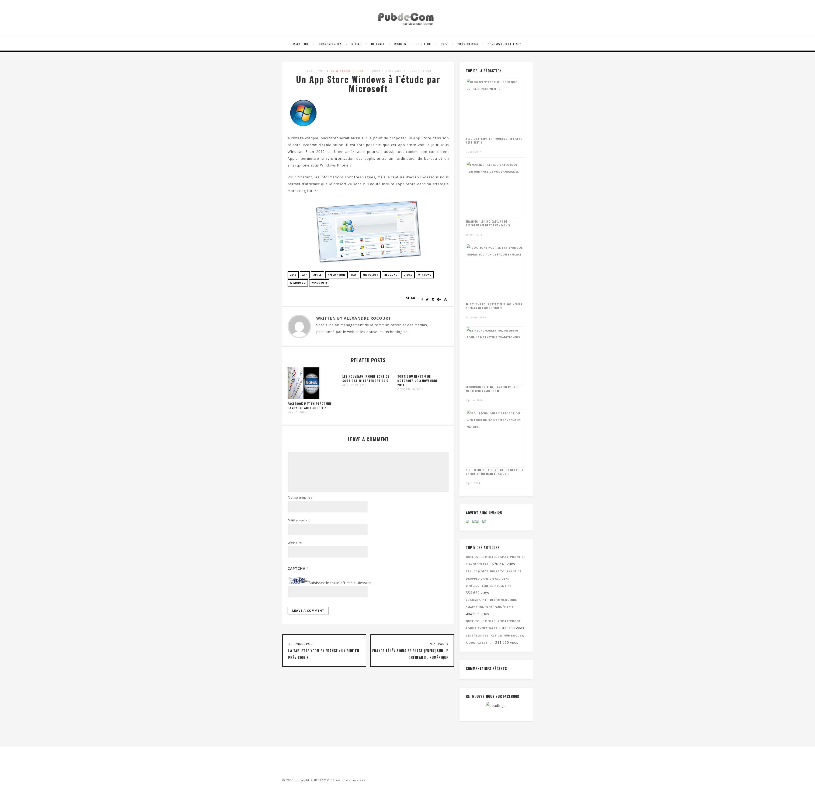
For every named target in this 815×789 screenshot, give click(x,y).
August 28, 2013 (354, 385)
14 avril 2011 (315, 71)
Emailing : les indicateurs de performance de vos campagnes (488, 223)
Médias (356, 44)
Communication (330, 44)
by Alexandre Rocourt (348, 71)
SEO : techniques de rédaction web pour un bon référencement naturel (494, 472)
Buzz (444, 44)
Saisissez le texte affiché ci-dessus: (340, 582)
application (336, 274)
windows (424, 274)
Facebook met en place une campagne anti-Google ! (310, 405)
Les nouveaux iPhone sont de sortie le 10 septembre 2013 (365, 378)
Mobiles (400, 44)
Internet (378, 44)
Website (295, 543)
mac (354, 274)
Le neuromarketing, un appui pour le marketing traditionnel (492, 389)
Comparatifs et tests (505, 44)
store (408, 274)
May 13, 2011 (297, 412)
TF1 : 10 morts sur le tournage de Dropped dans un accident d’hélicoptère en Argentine (493, 579)
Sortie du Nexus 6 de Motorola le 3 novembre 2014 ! (417, 380)
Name (300, 497)
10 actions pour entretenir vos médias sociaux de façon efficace (494, 306)
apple (317, 274)
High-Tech (423, 44)
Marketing (301, 44)
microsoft (370, 274)
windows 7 (297, 282)
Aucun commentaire (387, 71)
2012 (293, 274)
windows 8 (319, 282)
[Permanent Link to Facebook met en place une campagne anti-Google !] (303, 398)
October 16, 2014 (410, 389)
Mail (299, 520)
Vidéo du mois (467, 44)
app (304, 274)
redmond (391, 274)
